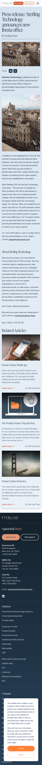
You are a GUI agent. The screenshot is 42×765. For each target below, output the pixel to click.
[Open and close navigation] (37, 3)
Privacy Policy (7, 762)
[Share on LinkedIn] (10, 71)
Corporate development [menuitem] (12, 616)
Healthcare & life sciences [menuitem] (13, 639)
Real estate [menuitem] (7, 648)
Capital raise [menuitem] (7, 663)
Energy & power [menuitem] (9, 631)
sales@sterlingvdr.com (19, 239)
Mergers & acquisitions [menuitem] (11, 676)
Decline (21, 755)
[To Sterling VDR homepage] (7, 3)
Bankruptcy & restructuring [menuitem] (14, 659)
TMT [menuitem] (4, 653)
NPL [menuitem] (4, 681)
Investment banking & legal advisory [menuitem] (17, 611)
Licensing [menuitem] (6, 672)
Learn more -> (8, 388)
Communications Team (25, 315)
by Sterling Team (32, 388)
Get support (29, 3)
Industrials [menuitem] (6, 644)
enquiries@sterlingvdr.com (20, 589)
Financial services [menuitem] (10, 635)
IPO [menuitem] (3, 668)
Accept (21, 748)
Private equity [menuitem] (8, 620)
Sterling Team (11, 35)
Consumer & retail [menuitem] (9, 626)
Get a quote (18, 3)
